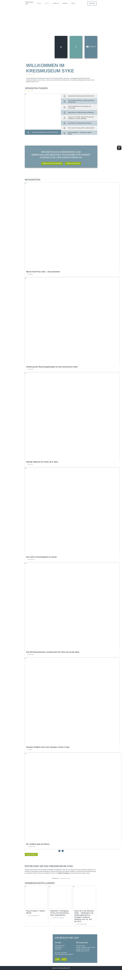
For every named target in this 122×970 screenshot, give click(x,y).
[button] (52, 163)
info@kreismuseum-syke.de (66, 954)
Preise (57, 959)
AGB (69, 967)
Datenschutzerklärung (62, 967)
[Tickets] (91, 46)
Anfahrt (64, 959)
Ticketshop (92, 3)
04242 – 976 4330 (61, 952)
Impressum (54, 967)
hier (84, 873)
